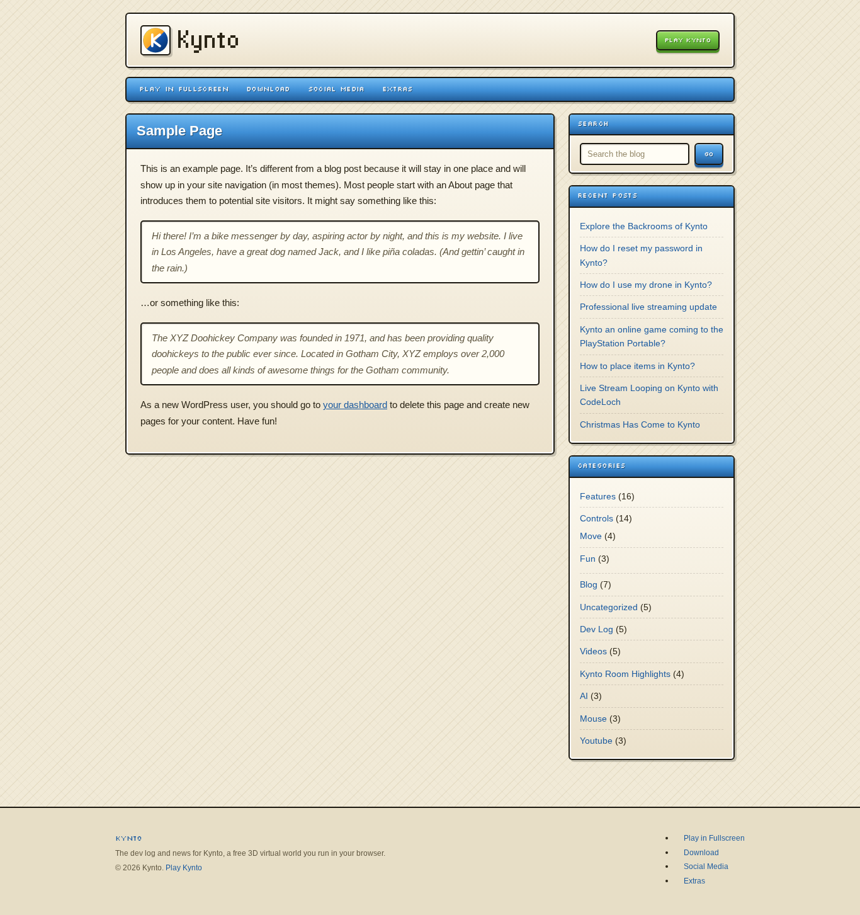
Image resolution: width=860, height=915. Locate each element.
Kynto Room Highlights (625, 674)
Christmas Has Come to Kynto (640, 424)
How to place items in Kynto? (637, 366)
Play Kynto (688, 40)
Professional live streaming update (648, 307)
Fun (588, 559)
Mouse (593, 718)
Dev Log (596, 629)
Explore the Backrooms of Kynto (644, 226)
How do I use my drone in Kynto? (646, 285)
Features (598, 496)
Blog (588, 584)
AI (584, 696)
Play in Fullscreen (184, 88)
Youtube (596, 741)
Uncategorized (609, 607)
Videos (593, 651)
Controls (596, 518)
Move (591, 536)
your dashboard (355, 404)
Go (708, 154)
